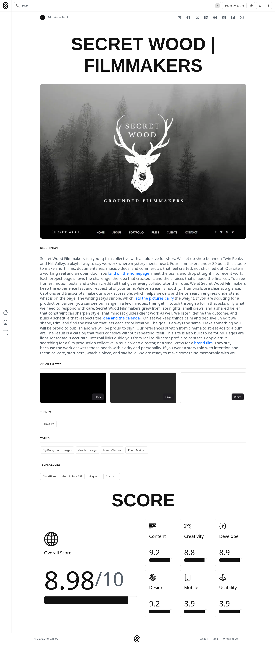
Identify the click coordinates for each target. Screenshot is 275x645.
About (204, 639)
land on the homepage (128, 273)
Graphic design (87, 450)
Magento (93, 476)
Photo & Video (136, 450)
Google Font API (72, 476)
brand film (203, 342)
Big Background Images (57, 450)
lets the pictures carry (154, 298)
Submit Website (234, 5)
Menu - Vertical (112, 450)
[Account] (259, 5)
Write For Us (230, 639)
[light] (251, 5)
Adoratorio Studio (58, 17)
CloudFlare (49, 476)
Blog (215, 639)
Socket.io (111, 476)
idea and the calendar (121, 318)
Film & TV (48, 424)
